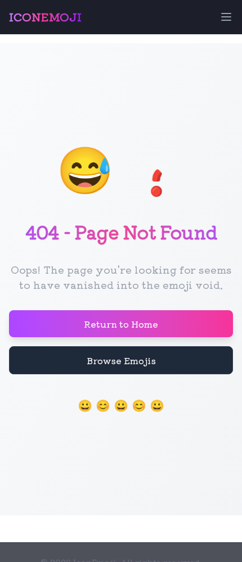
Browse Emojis (121, 360)
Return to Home (121, 323)
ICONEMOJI (45, 17)
